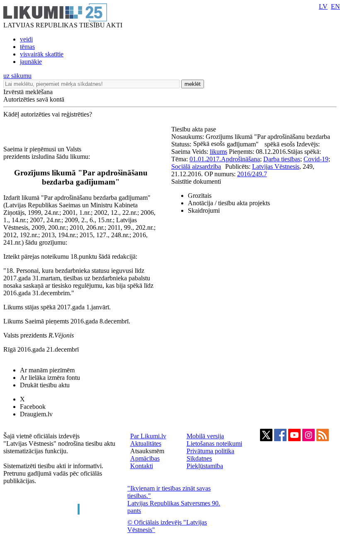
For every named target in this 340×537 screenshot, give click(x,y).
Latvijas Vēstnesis (275, 166)
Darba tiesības (281, 159)
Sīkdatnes (199, 458)
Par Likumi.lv (148, 436)
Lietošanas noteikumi (214, 443)
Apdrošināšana (240, 159)
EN (335, 6)
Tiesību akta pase (194, 129)
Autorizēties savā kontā (33, 99)
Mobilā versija (205, 436)
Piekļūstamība (205, 465)
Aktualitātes (145, 443)
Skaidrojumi (204, 210)
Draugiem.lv (36, 414)
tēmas (27, 46)
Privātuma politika (210, 450)
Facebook (33, 406)
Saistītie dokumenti (196, 181)
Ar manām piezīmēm (47, 370)
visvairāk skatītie (41, 54)
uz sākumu (17, 75)
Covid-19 (316, 159)
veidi (26, 39)
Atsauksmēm (147, 450)
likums (218, 151)
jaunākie (31, 61)
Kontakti (141, 465)
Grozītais (199, 195)
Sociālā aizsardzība (196, 166)
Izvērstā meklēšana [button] (28, 91)
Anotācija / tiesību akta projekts (229, 203)
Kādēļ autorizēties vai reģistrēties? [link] (47, 114)
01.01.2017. (205, 159)
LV (323, 6)
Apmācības (145, 458)
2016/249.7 (252, 173)
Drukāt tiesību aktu (45, 385)
